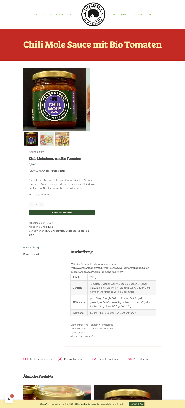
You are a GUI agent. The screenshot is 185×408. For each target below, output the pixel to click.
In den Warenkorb (62, 212)
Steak (32, 234)
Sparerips (83, 230)
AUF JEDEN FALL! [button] (137, 404)
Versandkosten (58, 170)
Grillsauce (71, 230)
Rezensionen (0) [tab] (32, 254)
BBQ (47, 230)
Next (88, 99)
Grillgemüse (57, 230)
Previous (25, 99)
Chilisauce (47, 226)
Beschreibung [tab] (31, 247)
